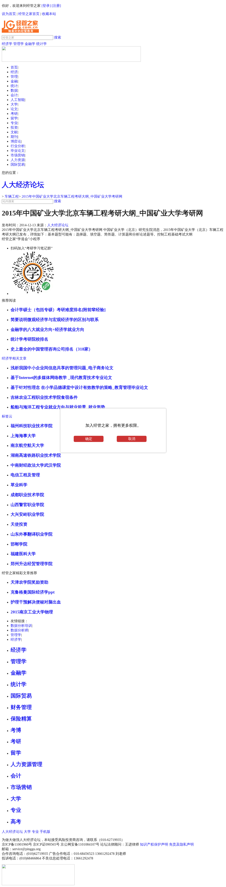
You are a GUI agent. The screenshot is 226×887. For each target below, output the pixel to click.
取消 (131, 439)
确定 (88, 439)
